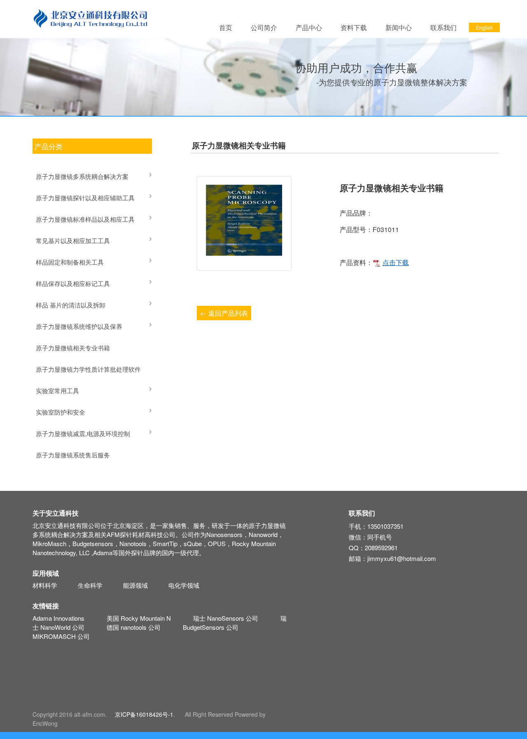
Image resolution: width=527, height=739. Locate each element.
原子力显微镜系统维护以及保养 (79, 327)
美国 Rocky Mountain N (139, 618)
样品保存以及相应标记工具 (73, 284)
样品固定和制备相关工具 (70, 262)
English (484, 27)
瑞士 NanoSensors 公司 (225, 618)
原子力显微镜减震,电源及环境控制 (83, 434)
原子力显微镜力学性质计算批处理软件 (88, 369)
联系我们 (443, 27)
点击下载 (395, 262)
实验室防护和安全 (60, 412)
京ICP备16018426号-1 (144, 714)
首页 (225, 27)
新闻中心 (398, 27)
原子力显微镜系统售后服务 (73, 455)
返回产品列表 (224, 313)
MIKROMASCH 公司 (61, 636)
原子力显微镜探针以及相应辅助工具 (85, 198)
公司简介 (264, 27)
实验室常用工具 (57, 391)
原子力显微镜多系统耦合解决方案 (82, 177)
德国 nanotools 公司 (134, 627)
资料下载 (353, 27)
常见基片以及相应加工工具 (73, 241)
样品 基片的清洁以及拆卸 (70, 305)
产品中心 (309, 27)
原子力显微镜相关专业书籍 (73, 348)
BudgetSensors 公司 (210, 627)
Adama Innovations (58, 618)
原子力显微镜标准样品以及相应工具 (85, 219)
